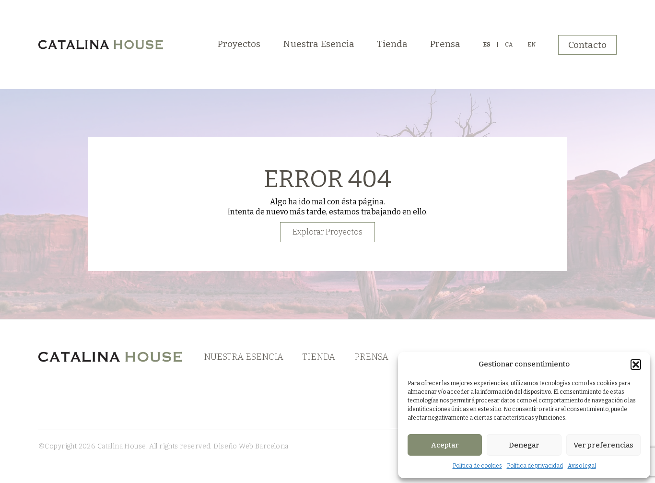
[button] (636, 364)
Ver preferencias (603, 445)
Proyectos (239, 43)
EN (531, 44)
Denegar (524, 445)
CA (509, 44)
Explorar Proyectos (327, 231)
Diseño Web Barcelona (250, 446)
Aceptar (445, 445)
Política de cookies (477, 465)
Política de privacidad (535, 465)
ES (487, 44)
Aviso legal (582, 465)
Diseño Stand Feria (320, 446)
